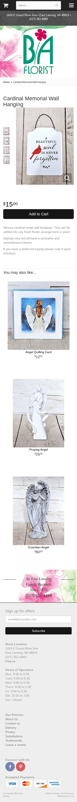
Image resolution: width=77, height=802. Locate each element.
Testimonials (13, 740)
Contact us (12, 723)
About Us (11, 719)
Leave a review (15, 745)
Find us (10, 661)
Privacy (10, 732)
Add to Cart (38, 214)
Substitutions (14, 736)
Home (6, 82)
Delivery (10, 727)
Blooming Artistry (38, 51)
